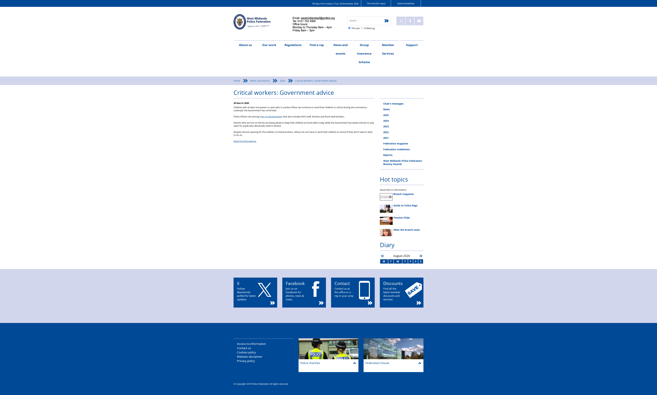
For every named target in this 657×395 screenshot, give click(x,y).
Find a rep (317, 45)
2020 (282, 80)
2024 (386, 120)
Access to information (251, 344)
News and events (340, 49)
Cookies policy (246, 352)
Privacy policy (246, 361)
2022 (386, 132)
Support (412, 45)
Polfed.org (369, 28)
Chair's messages (393, 103)
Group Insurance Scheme (364, 53)
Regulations (293, 45)
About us (245, 45)
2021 (386, 137)
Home (237, 80)
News (386, 109)
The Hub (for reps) (376, 3)
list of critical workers (271, 116)
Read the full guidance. (245, 141)
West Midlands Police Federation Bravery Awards (402, 162)
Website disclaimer (249, 357)
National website (405, 3)
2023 (386, 126)
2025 (386, 115)
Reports (387, 155)
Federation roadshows (396, 149)
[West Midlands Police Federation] (260, 23)
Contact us (244, 348)
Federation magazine (395, 143)
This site (355, 28)
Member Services (388, 49)
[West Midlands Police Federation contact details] (316, 24)
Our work (269, 45)
